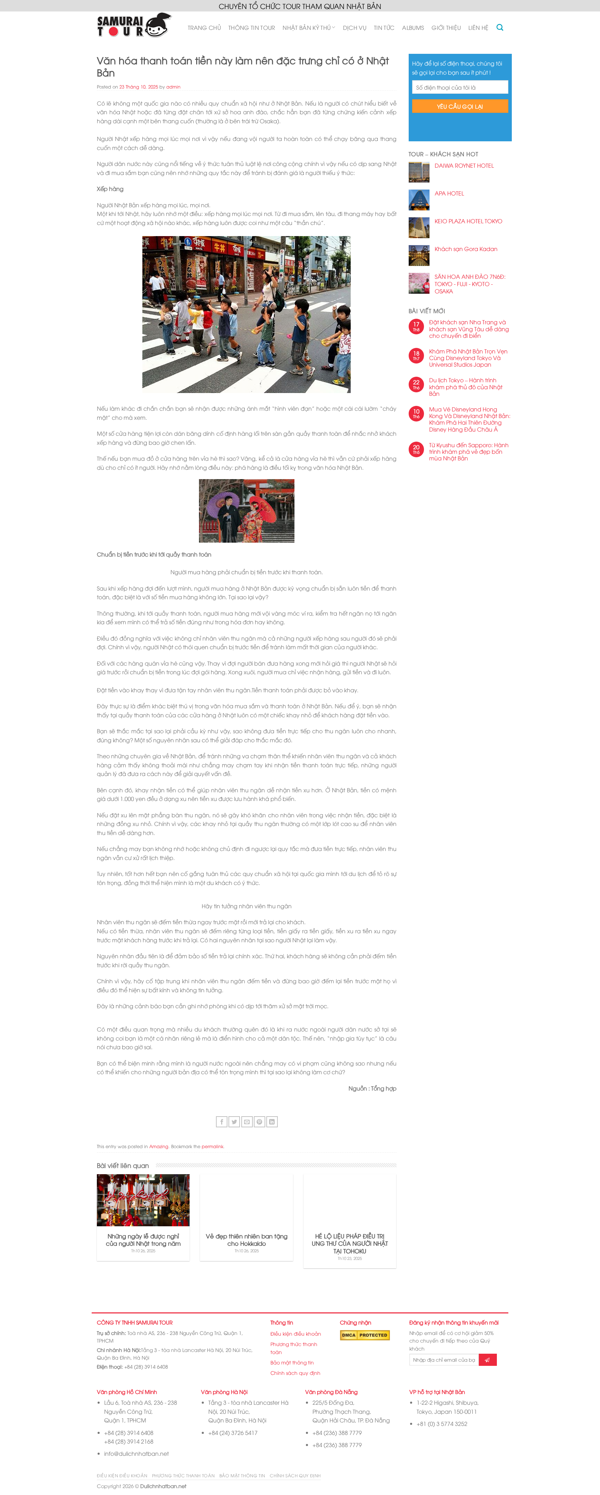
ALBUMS (413, 27)
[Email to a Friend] (247, 1122)
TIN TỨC (384, 27)
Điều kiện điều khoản (295, 1333)
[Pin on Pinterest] (259, 1122)
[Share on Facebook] (221, 1122)
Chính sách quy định (295, 1372)
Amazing (158, 1146)
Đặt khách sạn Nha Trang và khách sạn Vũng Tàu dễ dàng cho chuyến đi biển (469, 329)
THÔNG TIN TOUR (251, 27)
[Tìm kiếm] (500, 27)
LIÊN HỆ (478, 27)
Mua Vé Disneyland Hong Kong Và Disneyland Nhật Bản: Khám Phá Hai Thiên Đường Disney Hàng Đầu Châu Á (469, 419)
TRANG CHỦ (204, 27)
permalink (212, 1146)
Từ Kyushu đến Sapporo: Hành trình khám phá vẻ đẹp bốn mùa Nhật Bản (469, 452)
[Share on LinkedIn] (272, 1122)
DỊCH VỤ (354, 27)
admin (173, 86)
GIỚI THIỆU (446, 27)
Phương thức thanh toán (293, 1348)
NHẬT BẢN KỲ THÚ (307, 27)
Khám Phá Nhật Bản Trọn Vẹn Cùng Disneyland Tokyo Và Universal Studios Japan (468, 358)
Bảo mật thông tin (292, 1362)
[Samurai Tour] (134, 27)
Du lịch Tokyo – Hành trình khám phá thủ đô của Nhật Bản (465, 387)
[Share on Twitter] (234, 1122)
